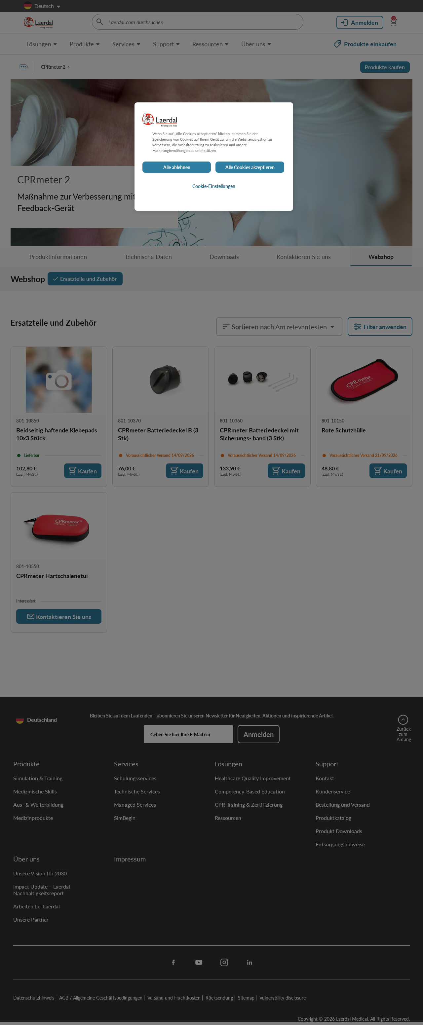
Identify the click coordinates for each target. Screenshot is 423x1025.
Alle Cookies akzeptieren (250, 167)
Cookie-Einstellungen (213, 186)
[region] (214, 156)
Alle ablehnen (176, 167)
